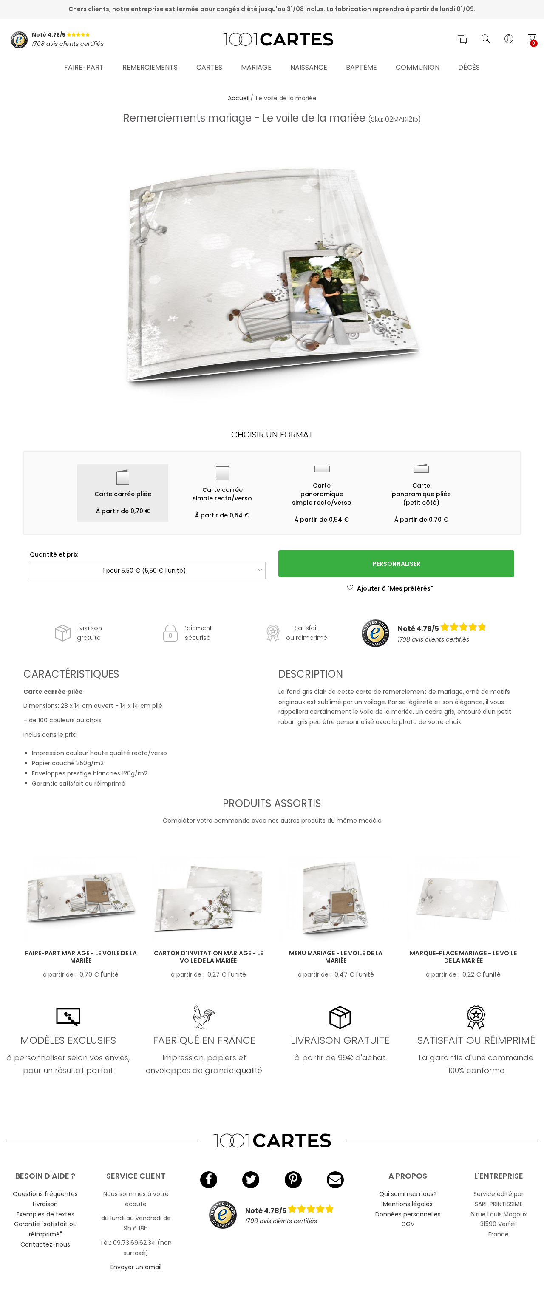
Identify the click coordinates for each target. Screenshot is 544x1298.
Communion (417, 67)
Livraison (45, 1204)
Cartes (209, 67)
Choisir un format (272, 434)
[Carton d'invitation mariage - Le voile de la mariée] (208, 899)
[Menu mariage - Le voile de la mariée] (335, 899)
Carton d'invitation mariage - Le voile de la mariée (208, 957)
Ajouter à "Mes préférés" (395, 588)
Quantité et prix (54, 554)
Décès (469, 67)
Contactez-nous (45, 1244)
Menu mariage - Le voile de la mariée (335, 957)
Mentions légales (408, 1204)
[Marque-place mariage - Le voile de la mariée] (463, 899)
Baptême (361, 67)
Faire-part (84, 67)
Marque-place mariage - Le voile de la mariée (463, 957)
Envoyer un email (136, 1267)
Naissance (308, 67)
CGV (407, 1224)
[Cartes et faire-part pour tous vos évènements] (272, 40)
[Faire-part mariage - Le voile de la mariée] (80, 899)
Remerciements (150, 67)
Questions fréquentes (45, 1194)
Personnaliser (396, 564)
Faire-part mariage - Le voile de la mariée (81, 957)
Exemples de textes (45, 1214)
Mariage (256, 67)
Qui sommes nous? (408, 1194)
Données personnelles (408, 1214)
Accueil (238, 98)
